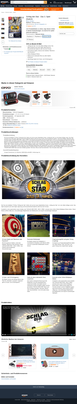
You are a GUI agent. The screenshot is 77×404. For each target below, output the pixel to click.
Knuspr (15, 6)
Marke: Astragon (30, 21)
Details (71, 22)
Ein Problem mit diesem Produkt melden (37, 61)
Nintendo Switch (8, 12)
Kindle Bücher (53, 6)
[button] (2, 6)
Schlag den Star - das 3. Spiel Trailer (11, 308)
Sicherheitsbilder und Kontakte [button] (8, 378)
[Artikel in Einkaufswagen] (74, 2)
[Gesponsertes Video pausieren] (34, 354)
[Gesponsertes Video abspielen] (54, 351)
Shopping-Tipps (45, 6)
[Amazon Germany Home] (24, 395)
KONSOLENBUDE (69, 24)
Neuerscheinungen (29, 6)
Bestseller (21, 6)
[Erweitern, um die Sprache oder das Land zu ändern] (43, 395)
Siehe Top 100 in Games (32, 123)
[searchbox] (29, 2)
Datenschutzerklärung (25, 399)
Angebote (37, 6)
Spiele (14, 12)
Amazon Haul (9, 6)
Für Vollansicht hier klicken (15, 41)
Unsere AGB (17, 399)
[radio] (2, 20)
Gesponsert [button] (72, 107)
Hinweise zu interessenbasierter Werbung (55, 399)
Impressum (33, 399)
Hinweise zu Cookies (41, 399)
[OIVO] (6, 87)
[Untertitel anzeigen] (34, 345)
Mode (59, 6)
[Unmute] (74, 335)
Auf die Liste (62, 33)
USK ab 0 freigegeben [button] (39, 24)
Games (2, 12)
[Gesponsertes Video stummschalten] (34, 357)
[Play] (2, 334)
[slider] (36, 334)
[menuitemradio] (72, 334)
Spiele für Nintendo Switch (14, 125)
